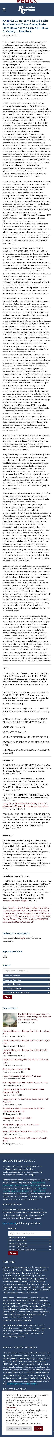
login (22, 938)
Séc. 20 (30, 922)
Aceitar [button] (38, 1428)
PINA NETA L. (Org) (26, 919)
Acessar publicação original (15, 900)
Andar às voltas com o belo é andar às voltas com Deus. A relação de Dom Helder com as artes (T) (26, 911)
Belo (36, 913)
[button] (18, 1)
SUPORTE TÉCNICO (12, 1204)
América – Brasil (15, 908)
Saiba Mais (11, 1407)
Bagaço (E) (28, 913)
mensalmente (20, 1194)
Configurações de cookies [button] (19, 1428)
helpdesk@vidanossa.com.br (28, 1218)
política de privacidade (28, 1223)
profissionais (40, 1191)
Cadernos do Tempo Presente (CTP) (29, 916)
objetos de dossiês (20, 1191)
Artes (20, 913)
